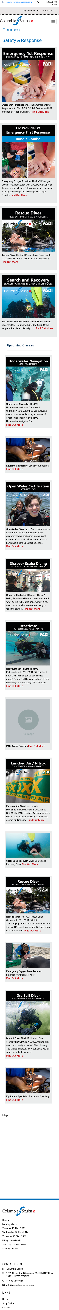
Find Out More (40, 111)
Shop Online (8, 1303)
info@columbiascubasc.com (19, 2)
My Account (29, 10)
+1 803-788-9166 (14, 1280)
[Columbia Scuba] (16, 20)
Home (5, 1299)
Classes (6, 1307)
